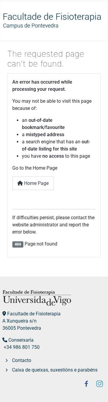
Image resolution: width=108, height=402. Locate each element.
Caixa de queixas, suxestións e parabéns (55, 370)
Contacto (21, 360)
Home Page (36, 183)
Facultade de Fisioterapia (34, 314)
